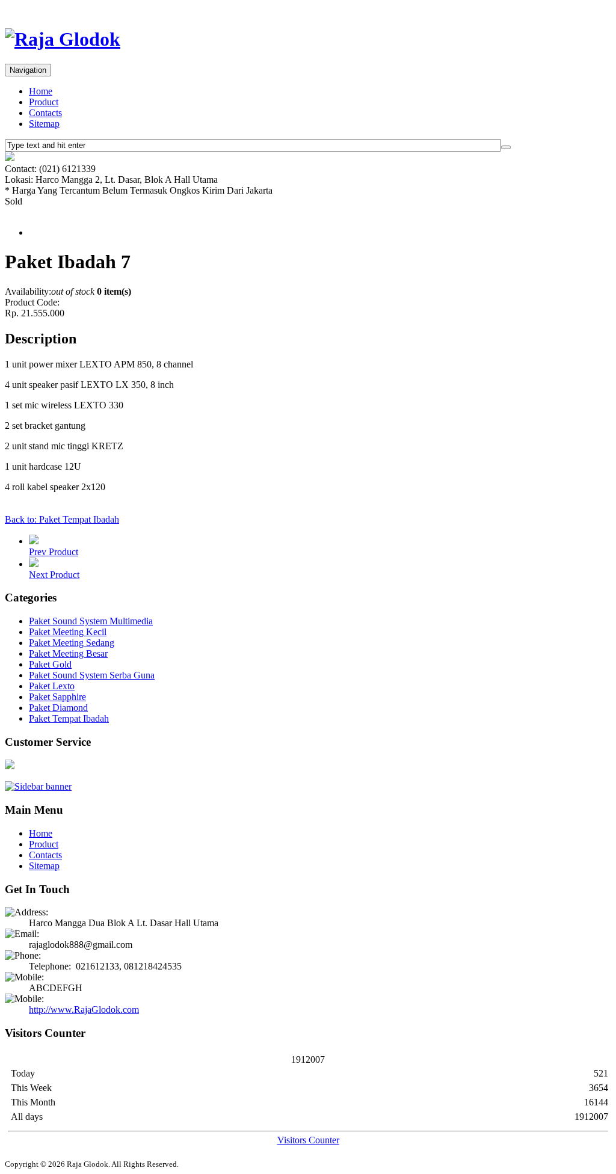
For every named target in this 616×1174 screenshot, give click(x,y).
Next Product (54, 575)
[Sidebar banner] (38, 786)
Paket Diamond (58, 707)
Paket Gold (50, 664)
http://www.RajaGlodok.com (84, 1009)
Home (40, 91)
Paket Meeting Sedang (71, 643)
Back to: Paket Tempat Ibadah (62, 519)
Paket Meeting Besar (68, 653)
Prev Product (53, 552)
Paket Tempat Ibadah (69, 718)
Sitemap (44, 123)
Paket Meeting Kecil (67, 632)
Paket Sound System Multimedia (91, 621)
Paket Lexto (52, 686)
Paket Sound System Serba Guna (92, 675)
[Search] (506, 147)
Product (43, 102)
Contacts (45, 113)
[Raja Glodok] (62, 39)
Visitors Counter (308, 1140)
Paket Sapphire (57, 697)
